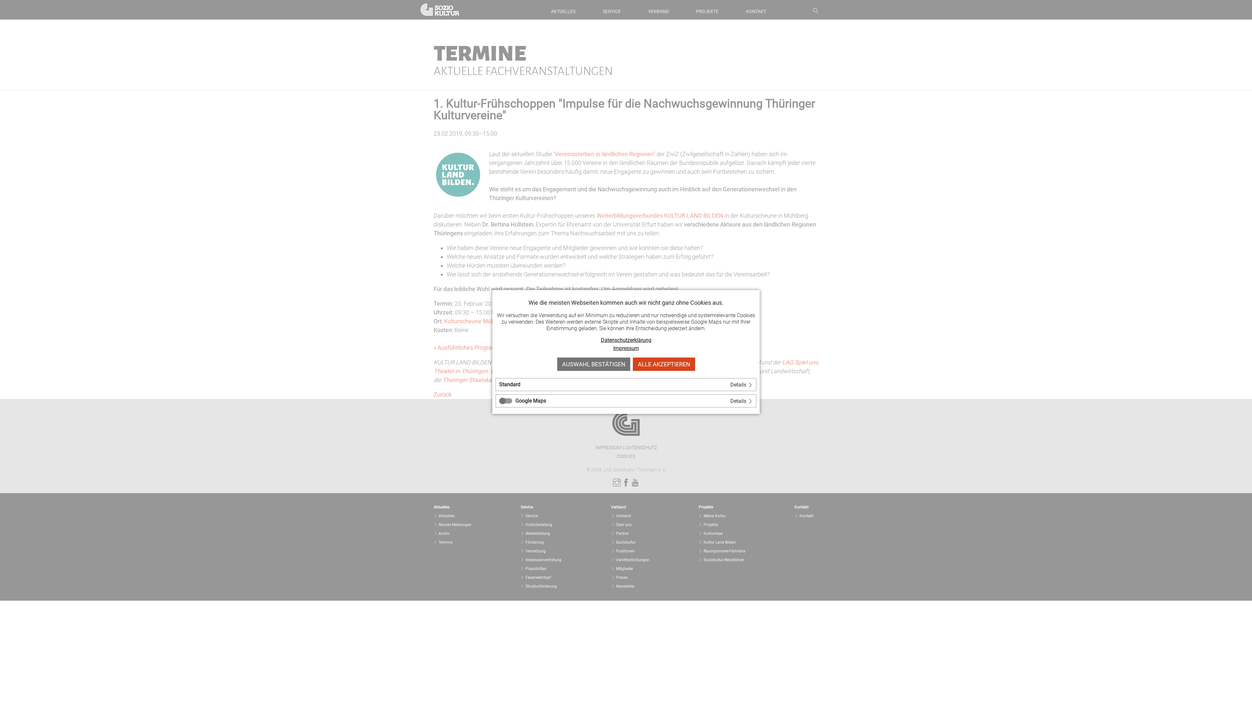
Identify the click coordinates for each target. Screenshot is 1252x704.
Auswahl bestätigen (593, 364)
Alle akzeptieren (664, 364)
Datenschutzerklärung (626, 340)
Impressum (626, 348)
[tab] (626, 385)
